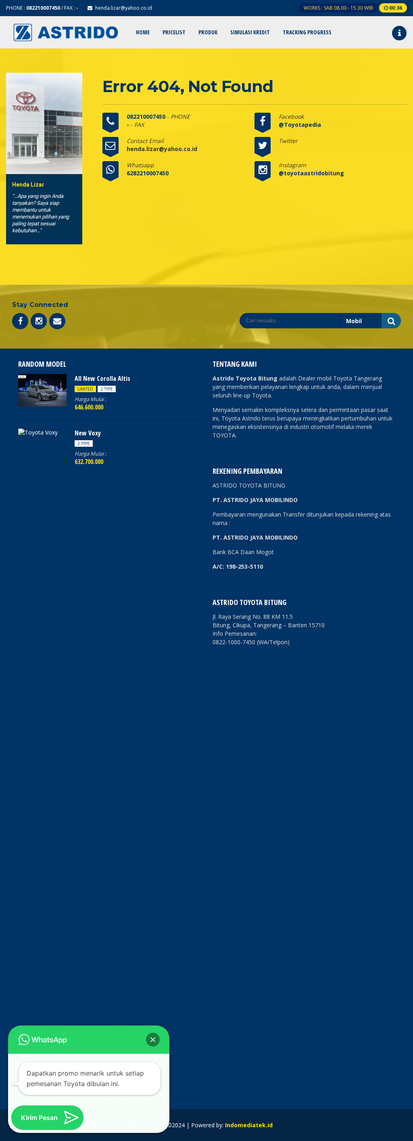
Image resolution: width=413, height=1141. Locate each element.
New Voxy (88, 433)
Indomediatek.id (249, 1125)
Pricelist (174, 32)
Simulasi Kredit (250, 32)
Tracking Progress (307, 32)
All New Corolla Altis (102, 378)
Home (143, 32)
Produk (207, 32)
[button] (153, 1039)
